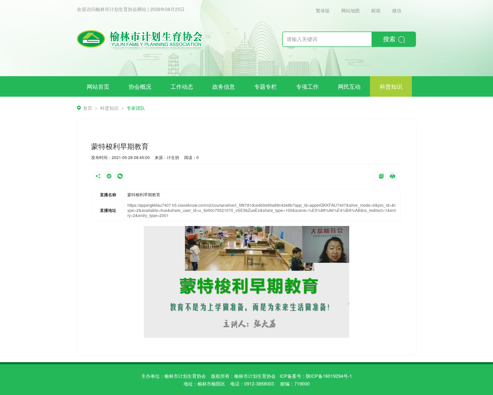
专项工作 (307, 86)
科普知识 (391, 86)
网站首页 (98, 86)
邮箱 (376, 10)
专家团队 (136, 107)
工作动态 (181, 86)
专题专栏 (265, 86)
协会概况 (140, 86)
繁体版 (323, 10)
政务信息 (223, 86)
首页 (87, 107)
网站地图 (350, 10)
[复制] (382, 177)
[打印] (393, 177)
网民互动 (349, 86)
